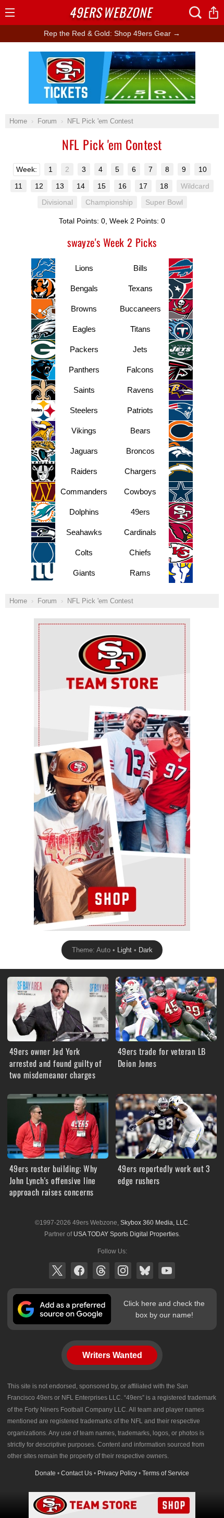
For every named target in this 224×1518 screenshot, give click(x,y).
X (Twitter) (57, 1270)
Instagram (123, 1270)
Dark (146, 950)
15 (101, 186)
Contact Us (76, 1473)
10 (202, 169)
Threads (101, 1270)
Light (124, 950)
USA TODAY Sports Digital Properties (126, 1234)
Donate (45, 1473)
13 (60, 186)
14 (81, 186)
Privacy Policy (117, 1473)
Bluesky (144, 1270)
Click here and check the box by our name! (164, 1309)
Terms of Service (165, 1473)
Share (213, 12)
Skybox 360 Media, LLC (154, 1222)
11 (18, 186)
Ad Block (112, 57)
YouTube (166, 1270)
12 (39, 186)
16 (122, 186)
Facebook (79, 1270)
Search (195, 12)
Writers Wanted (112, 1355)
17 (143, 186)
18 (164, 186)
